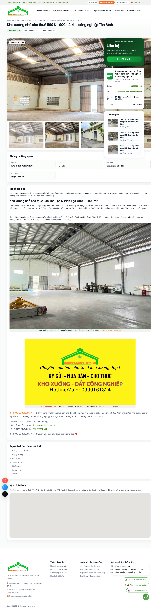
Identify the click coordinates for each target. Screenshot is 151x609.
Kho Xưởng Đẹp (40, 429)
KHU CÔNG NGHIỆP (134, 11)
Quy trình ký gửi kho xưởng (89, 569)
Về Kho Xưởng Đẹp (13, 2)
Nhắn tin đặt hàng (107, 2)
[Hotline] (5, 480)
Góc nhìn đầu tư (123, 2)
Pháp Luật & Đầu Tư (57, 576)
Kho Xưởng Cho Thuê (24, 20)
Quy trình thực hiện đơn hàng (90, 566)
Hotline (5, 480)
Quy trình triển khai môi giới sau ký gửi (93, 573)
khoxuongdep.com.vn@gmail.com (128, 92)
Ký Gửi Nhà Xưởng (29, 2)
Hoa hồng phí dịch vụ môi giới (90, 576)
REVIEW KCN (119, 11)
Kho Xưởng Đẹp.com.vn (43, 425)
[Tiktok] (5, 494)
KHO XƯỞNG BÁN (41, 11)
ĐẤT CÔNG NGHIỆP (82, 11)
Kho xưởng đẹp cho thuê (58, 569)
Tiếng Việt (137, 2)
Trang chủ (10, 20)
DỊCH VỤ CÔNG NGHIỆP (102, 11)
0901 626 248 (136, 86)
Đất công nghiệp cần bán (58, 573)
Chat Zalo (5, 487)
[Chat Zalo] (5, 487)
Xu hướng (93, 2)
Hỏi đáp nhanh (124, 59)
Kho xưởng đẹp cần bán (58, 566)
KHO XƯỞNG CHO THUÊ (61, 11)
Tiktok (5, 494)
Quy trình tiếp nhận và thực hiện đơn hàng (53, 2)
